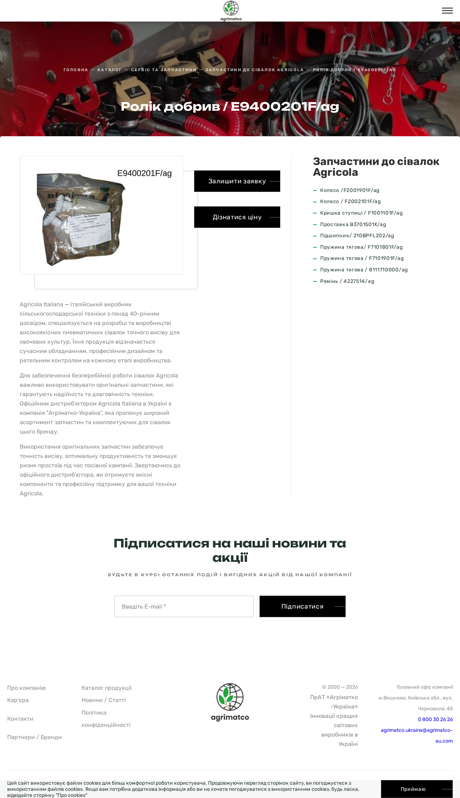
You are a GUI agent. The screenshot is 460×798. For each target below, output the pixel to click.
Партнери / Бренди (34, 737)
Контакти (20, 718)
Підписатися (302, 606)
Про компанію (26, 687)
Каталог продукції (107, 687)
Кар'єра (18, 700)
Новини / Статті (104, 700)
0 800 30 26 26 (435, 719)
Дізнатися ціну (237, 217)
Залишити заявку (237, 181)
